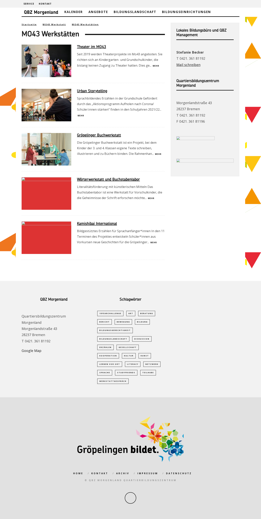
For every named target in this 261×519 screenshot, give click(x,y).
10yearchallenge (110, 313)
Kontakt (45, 3)
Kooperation (108, 355)
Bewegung (123, 322)
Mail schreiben (188, 64)
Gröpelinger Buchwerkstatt (99, 135)
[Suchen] (236, 4)
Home (78, 473)
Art (130, 313)
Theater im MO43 (91, 47)
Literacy (132, 364)
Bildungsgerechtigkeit (115, 330)
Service (29, 3)
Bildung (142, 322)
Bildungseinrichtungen (186, 12)
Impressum (147, 473)
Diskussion (141, 339)
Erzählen (105, 347)
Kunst (145, 355)
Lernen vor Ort (109, 364)
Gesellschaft (128, 347)
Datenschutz (179, 473)
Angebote (98, 12)
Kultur (129, 355)
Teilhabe (148, 372)
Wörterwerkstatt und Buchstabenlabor (108, 180)
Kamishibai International (97, 224)
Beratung (146, 313)
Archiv (122, 473)
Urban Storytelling (92, 91)
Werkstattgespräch (112, 381)
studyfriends (126, 372)
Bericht (104, 322)
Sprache (104, 372)
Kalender (73, 12)
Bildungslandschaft (135, 12)
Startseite (29, 24)
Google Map (31, 350)
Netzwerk (151, 364)
